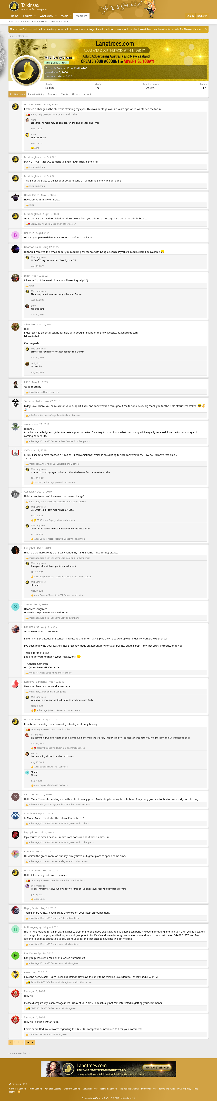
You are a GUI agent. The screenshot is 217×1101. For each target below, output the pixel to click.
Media (64, 15)
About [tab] (87, 94)
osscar (28, 424)
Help (195, 1088)
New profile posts (59, 21)
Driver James (31, 195)
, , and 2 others (54, 114)
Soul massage (38, 885)
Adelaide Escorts (53, 1088)
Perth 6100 (80, 68)
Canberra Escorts (17, 1088)
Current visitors (40, 21)
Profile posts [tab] (17, 94)
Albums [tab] (76, 94)
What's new (46, 15)
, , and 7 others (51, 729)
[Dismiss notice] (205, 29)
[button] (35, 16)
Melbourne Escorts (129, 1088)
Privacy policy (184, 1088)
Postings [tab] (52, 94)
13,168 (49, 88)
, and (47, 691)
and (36, 166)
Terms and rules (167, 1088)
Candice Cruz (31, 626)
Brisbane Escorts (72, 1088)
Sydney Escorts (148, 1088)
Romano (29, 851)
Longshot (29, 548)
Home (14, 15)
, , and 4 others (54, 415)
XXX (26, 450)
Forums (27, 15)
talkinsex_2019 (19, 1083)
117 (203, 88)
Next (28, 1042)
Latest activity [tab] (36, 94)
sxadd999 (30, 813)
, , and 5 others (58, 880)
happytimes (31, 832)
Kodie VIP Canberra (35, 681)
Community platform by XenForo (108, 1098)
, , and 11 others (50, 672)
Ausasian (29, 491)
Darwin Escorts (90, 1088)
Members (81, 15)
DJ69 (27, 275)
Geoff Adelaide (32, 247)
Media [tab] (64, 94)
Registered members (18, 21)
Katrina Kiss (37, 734)
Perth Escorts (35, 1088)
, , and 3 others (53, 463)
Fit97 (27, 382)
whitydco (29, 324)
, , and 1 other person (53, 223)
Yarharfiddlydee (33, 401)
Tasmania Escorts (108, 1088)
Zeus (27, 991)
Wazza (34, 753)
